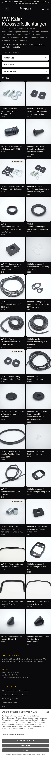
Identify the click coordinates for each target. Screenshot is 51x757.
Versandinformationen (9, 702)
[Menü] (2, 8)
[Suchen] (7, 9)
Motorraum (25, 64)
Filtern (7, 78)
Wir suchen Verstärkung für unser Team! (16, 691)
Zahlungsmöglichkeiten (10, 699)
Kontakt (4, 706)
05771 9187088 (39, 44)
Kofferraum (25, 57)
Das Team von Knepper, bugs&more (14, 695)
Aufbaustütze (25, 71)
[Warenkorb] (48, 8)
